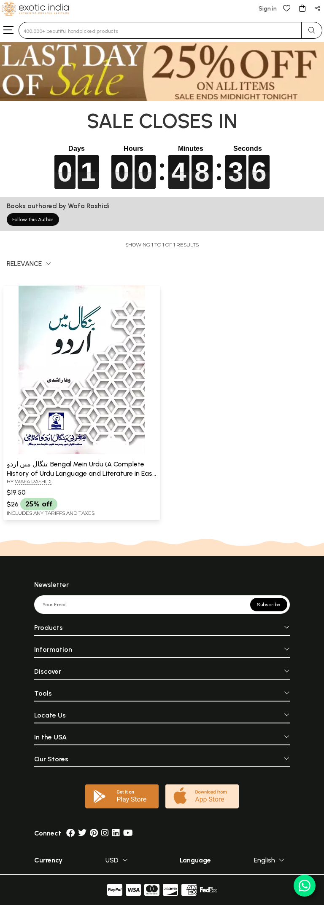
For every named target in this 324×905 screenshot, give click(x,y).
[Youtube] (128, 833)
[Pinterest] (94, 833)
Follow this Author (33, 219)
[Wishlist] (287, 7)
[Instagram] (105, 833)
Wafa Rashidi (33, 481)
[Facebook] (70, 833)
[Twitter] (82, 833)
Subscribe (269, 605)
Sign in (268, 8)
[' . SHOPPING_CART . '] (302, 7)
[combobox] (160, 30)
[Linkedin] (116, 833)
